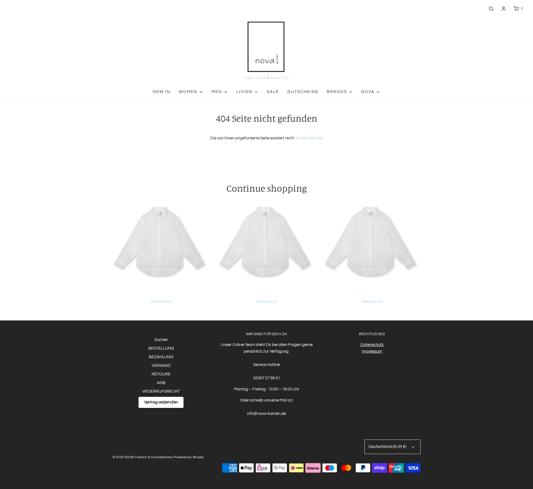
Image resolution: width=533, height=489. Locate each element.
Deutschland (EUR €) (387, 447)
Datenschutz (372, 345)
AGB (161, 383)
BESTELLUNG (161, 348)
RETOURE (161, 374)
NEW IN (161, 92)
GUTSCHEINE (302, 92)
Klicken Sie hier (309, 138)
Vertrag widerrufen (161, 402)
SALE (273, 92)
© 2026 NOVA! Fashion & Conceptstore (142, 457)
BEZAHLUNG (161, 357)
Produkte (161, 302)
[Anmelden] (503, 8)
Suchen (161, 340)
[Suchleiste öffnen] (491, 8)
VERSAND (161, 365)
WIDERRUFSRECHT (161, 391)
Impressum (372, 351)
